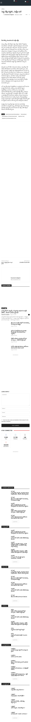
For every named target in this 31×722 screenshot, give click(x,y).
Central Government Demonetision (12, 114)
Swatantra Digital (9, 14)
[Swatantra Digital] (2, 15)
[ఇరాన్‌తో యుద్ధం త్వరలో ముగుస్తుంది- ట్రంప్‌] (5, 650)
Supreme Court (21, 116)
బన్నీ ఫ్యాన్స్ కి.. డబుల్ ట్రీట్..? (17, 695)
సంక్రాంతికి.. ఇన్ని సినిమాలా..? (17, 689)
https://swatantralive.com (15, 279)
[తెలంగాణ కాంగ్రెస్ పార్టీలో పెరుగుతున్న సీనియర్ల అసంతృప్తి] (5, 325)
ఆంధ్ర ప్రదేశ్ (12, 503)
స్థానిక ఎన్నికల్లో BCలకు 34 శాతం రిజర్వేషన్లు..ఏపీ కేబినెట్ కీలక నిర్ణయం (19, 332)
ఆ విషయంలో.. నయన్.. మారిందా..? (19, 713)
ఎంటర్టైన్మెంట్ (13, 688)
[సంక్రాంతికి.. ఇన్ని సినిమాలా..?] (5, 689)
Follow (15, 434)
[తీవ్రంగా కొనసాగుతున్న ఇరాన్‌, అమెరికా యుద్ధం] (5, 662)
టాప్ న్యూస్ (4, 308)
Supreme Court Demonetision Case (9, 118)
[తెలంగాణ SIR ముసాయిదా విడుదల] (5, 596)
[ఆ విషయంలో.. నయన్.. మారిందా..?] (5, 713)
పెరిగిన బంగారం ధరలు (16, 656)
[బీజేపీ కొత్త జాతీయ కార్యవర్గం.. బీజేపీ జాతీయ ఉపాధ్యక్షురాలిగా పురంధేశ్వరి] (5, 551)
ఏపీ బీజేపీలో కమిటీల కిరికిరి (25, 262)
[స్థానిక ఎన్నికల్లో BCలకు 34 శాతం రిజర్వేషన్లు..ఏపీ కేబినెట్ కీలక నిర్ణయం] (5, 333)
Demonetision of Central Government (9, 116)
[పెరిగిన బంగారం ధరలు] (5, 656)
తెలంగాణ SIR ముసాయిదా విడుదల (19, 596)
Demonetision (23, 114)
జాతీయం (3, 9)
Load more (15, 521)
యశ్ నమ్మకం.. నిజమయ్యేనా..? (18, 707)
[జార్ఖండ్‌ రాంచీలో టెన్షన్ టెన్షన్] (5, 629)
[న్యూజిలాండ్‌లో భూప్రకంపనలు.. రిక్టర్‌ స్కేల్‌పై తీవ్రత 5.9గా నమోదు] (5, 674)
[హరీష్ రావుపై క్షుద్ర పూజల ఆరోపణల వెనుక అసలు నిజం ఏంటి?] (5, 349)
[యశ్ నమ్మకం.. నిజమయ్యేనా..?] (5, 707)
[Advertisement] (15, 193)
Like (6, 434)
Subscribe (6, 441)
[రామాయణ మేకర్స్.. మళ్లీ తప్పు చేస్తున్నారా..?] (5, 701)
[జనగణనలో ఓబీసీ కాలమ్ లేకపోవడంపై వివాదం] (5, 538)
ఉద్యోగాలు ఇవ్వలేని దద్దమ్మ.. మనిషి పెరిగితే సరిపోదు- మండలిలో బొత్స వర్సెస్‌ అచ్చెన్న (19, 545)
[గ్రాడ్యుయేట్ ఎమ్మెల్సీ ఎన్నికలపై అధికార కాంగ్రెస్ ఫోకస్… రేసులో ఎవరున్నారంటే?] (15, 299)
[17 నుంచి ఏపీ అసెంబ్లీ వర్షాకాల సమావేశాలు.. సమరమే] (5, 557)
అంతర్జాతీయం (13, 648)
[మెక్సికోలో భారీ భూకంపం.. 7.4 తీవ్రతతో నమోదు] (5, 668)
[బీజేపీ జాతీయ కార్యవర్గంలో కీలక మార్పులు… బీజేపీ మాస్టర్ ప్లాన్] (5, 341)
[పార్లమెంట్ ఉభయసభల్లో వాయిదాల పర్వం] (5, 635)
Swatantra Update (5, 314)
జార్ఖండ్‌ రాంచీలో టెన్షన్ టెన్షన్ (17, 629)
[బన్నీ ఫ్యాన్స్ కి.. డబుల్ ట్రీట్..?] (5, 695)
